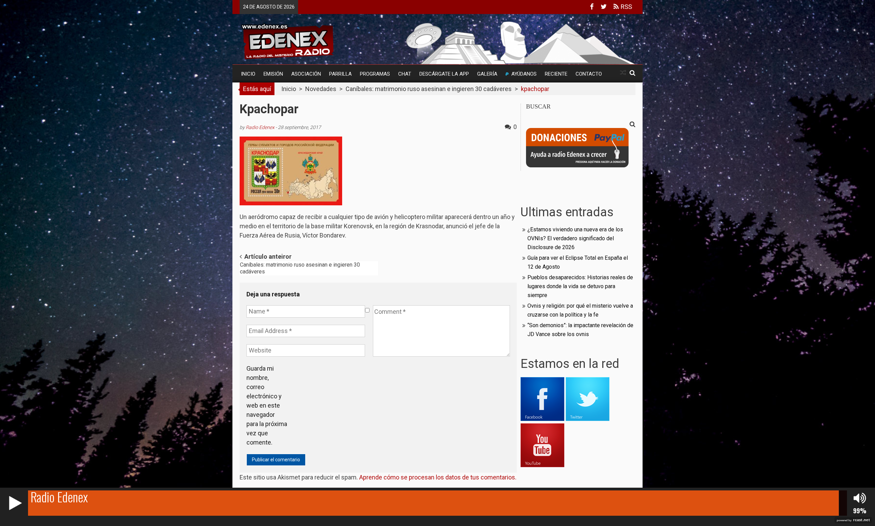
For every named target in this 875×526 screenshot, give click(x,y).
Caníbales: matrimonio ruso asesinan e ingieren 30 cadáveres (429, 88)
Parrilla (340, 74)
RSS (625, 7)
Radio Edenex (260, 127)
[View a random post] (623, 72)
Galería (487, 74)
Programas (375, 74)
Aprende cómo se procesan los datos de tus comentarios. (437, 477)
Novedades (320, 88)
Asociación (306, 74)
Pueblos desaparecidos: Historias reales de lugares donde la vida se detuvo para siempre (580, 286)
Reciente (556, 74)
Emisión (273, 74)
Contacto (589, 74)
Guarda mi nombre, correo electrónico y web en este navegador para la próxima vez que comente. (266, 405)
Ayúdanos (524, 74)
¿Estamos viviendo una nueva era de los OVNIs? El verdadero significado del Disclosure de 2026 (575, 238)
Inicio (248, 74)
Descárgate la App (444, 74)
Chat (404, 74)
